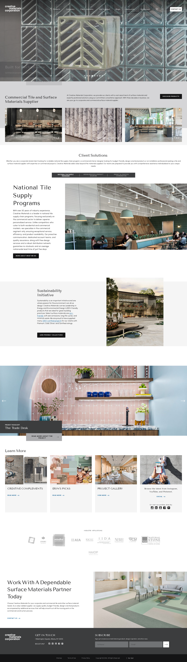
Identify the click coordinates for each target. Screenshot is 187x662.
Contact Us (176, 9)
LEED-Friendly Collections (51, 335)
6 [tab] (97, 75)
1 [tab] (84, 75)
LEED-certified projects (51, 321)
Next (183, 401)
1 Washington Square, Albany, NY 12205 (49, 639)
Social (159, 496)
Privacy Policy (86, 658)
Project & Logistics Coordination (121, 175)
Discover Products (171, 96)
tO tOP (130, 658)
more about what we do (26, 256)
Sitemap (59, 658)
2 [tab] (87, 75)
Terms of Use (72, 658)
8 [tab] (102, 75)
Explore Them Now (42, 81)
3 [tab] (89, 75)
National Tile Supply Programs (66, 175)
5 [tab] (94, 75)
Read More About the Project (42, 437)
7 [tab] (99, 75)
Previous (4, 401)
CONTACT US (12, 618)
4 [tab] (92, 75)
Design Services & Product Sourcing (93, 175)
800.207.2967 (40, 644)
